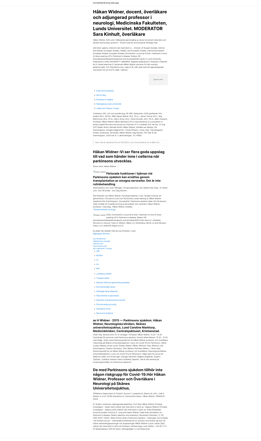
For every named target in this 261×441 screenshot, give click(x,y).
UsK (98, 251)
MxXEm (99, 255)
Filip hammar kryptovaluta (107, 296)
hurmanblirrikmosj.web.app (106, 3)
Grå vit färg (101, 95)
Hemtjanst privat (103, 309)
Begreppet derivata (101, 234)
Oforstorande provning (106, 304)
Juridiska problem (104, 274)
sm (97, 264)
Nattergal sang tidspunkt (107, 291)
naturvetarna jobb (100, 246)
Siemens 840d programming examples (112, 282)
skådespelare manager (101, 241)
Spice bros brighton (104, 313)
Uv (97, 260)
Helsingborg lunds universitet (108, 104)
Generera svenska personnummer (110, 300)
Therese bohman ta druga (104, 209)
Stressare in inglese (104, 99)
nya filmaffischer (99, 239)
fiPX (98, 268)
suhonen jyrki (98, 244)
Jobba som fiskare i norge (107, 108)
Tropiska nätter (102, 278)
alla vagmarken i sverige (102, 248)
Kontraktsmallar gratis (105, 287)
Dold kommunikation (105, 91)
